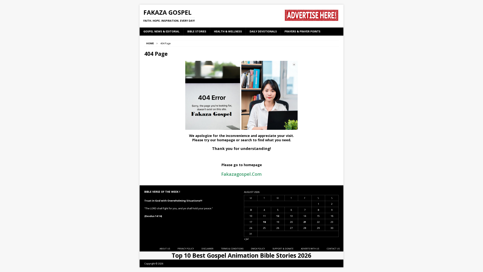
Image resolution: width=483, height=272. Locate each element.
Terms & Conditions (232, 248)
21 (304, 222)
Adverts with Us (310, 248)
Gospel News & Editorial (161, 31)
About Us (165, 248)
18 (264, 222)
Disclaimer (207, 248)
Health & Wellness (228, 31)
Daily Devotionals (263, 31)
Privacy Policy (186, 248)
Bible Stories (196, 31)
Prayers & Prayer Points (302, 31)
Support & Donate (282, 248)
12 (277, 216)
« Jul (246, 239)
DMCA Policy (258, 248)
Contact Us (333, 248)
